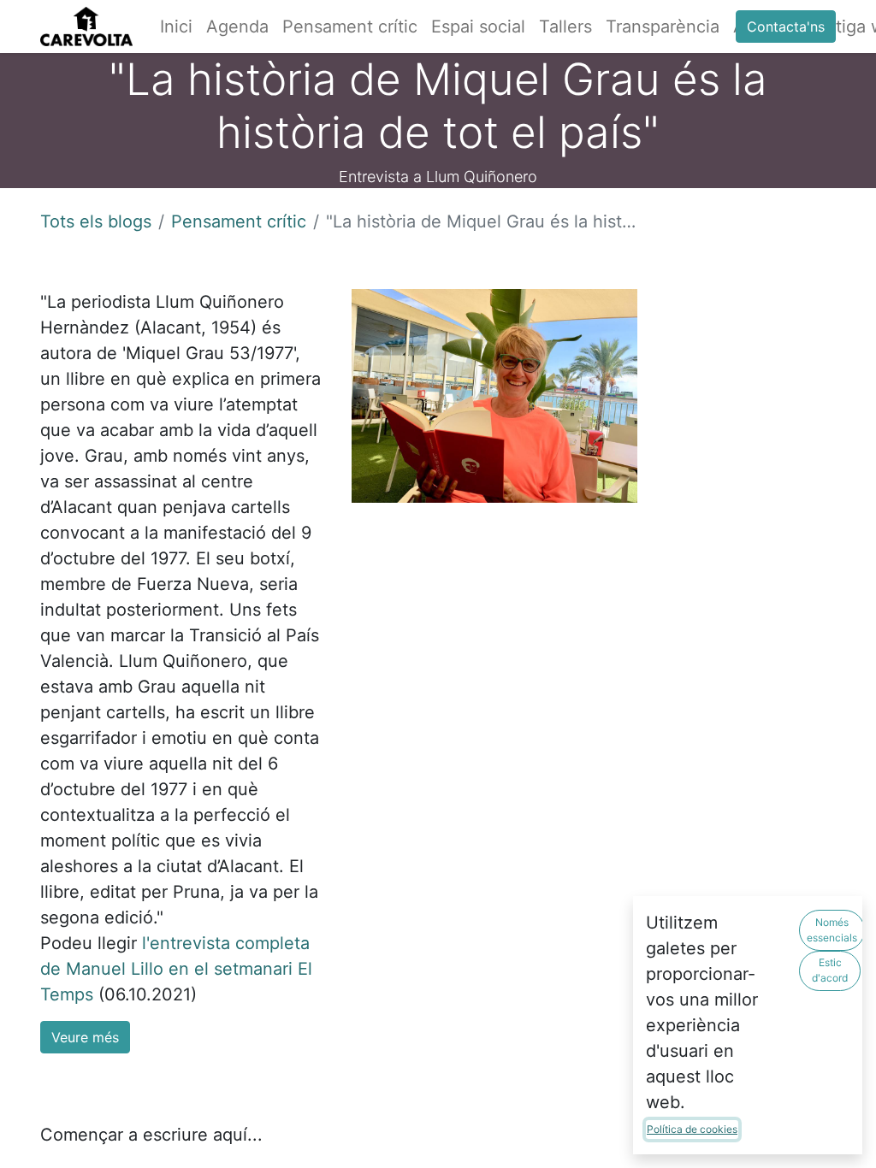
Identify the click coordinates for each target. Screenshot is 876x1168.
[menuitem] (176, 26)
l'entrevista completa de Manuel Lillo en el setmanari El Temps (176, 969)
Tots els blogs (95, 221)
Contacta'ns (786, 26)
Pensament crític (238, 221)
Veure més (85, 1037)
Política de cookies (692, 1129)
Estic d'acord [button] (830, 970)
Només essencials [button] (832, 930)
